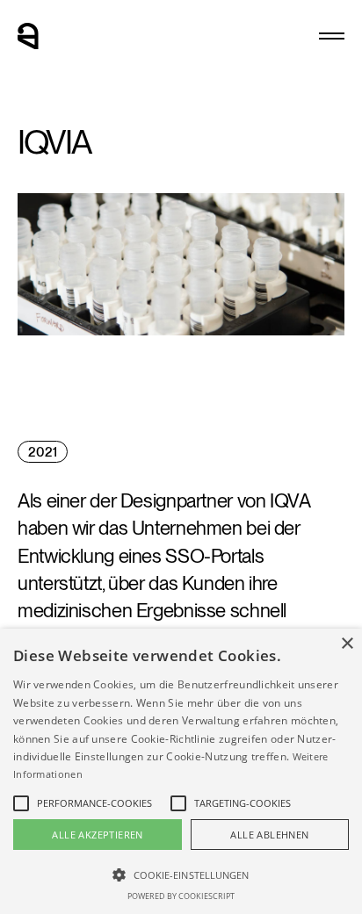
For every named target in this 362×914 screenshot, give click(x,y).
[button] (181, 874)
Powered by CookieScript (181, 896)
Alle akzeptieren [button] (97, 834)
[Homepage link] (28, 36)
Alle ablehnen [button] (269, 834)
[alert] (181, 771)
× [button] (346, 644)
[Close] (331, 36)
